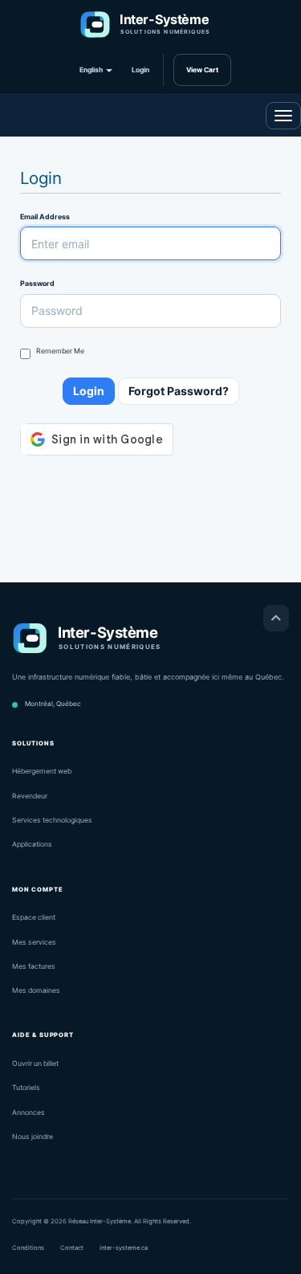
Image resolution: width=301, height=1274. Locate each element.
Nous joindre (32, 1137)
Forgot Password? (178, 391)
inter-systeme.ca (124, 1248)
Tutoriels (26, 1088)
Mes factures (33, 966)
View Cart (202, 70)
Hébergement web (41, 771)
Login (140, 70)
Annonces (28, 1113)
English (91, 70)
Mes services (34, 942)
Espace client (33, 917)
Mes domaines (36, 990)
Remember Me (60, 350)
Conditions (28, 1248)
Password (37, 283)
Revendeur (29, 796)
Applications (32, 844)
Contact (71, 1248)
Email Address (45, 216)
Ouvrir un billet (35, 1064)
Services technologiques (52, 820)
